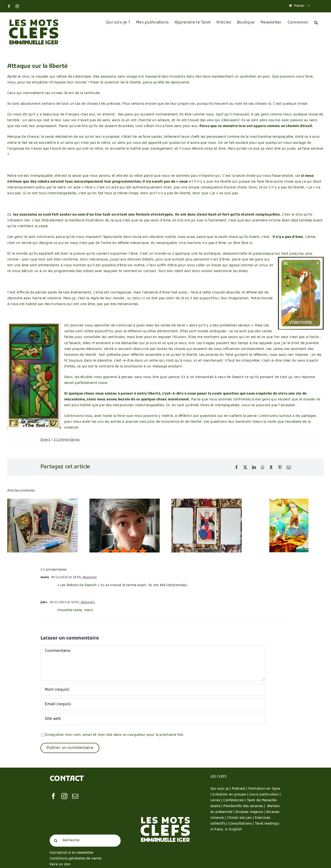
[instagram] (64, 796)
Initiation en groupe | (230, 794)
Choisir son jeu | (241, 818)
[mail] (75, 796)
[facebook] (53, 796)
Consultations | (241, 823)
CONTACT (67, 779)
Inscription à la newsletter (72, 853)
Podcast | (240, 789)
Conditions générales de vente (75, 858)
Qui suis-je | (221, 789)
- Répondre (88, 577)
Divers (45, 440)
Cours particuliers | (265, 794)
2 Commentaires (67, 440)
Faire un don (60, 864)
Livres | (216, 800)
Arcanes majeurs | (251, 812)
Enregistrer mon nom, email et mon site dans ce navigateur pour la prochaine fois (114, 735)
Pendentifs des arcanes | (245, 806)
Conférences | (235, 800)
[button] (316, 22)
